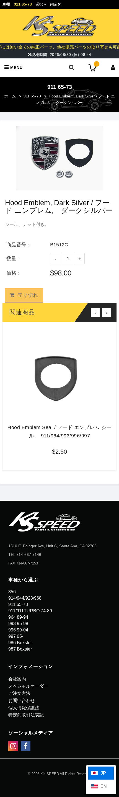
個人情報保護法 (23, 707)
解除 (54, 4)
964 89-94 (18, 617)
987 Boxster (20, 649)
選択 (39, 4)
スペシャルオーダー (28, 686)
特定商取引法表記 (26, 715)
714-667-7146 (28, 554)
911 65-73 (32, 96)
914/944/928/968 (25, 598)
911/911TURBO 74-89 (30, 610)
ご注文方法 (19, 693)
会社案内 (17, 679)
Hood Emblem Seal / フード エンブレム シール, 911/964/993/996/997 (59, 432)
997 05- (15, 636)
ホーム (10, 96)
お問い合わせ (21, 700)
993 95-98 (18, 623)
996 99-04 (18, 630)
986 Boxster (20, 642)
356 (12, 591)
